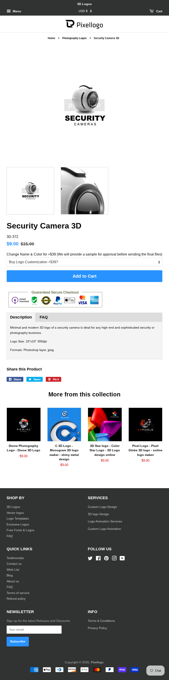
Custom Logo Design (102, 507)
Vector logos (15, 512)
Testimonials (15, 558)
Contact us (14, 563)
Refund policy (16, 598)
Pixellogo (97, 662)
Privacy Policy (98, 628)
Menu (16, 11)
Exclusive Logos (18, 524)
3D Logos (13, 507)
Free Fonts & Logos (20, 530)
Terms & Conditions (101, 620)
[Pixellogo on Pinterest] (106, 559)
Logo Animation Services (105, 521)
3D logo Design (98, 514)
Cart (158, 11)
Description (21, 317)
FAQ (44, 317)
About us (13, 581)
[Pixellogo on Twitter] (90, 559)
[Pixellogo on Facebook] (98, 559)
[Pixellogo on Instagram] (114, 559)
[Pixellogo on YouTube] (122, 559)
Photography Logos (74, 38)
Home (51, 38)
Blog (10, 575)
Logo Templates (18, 518)
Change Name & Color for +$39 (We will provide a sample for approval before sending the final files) (84, 254)
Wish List (13, 569)
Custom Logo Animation (104, 529)
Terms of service (18, 593)
